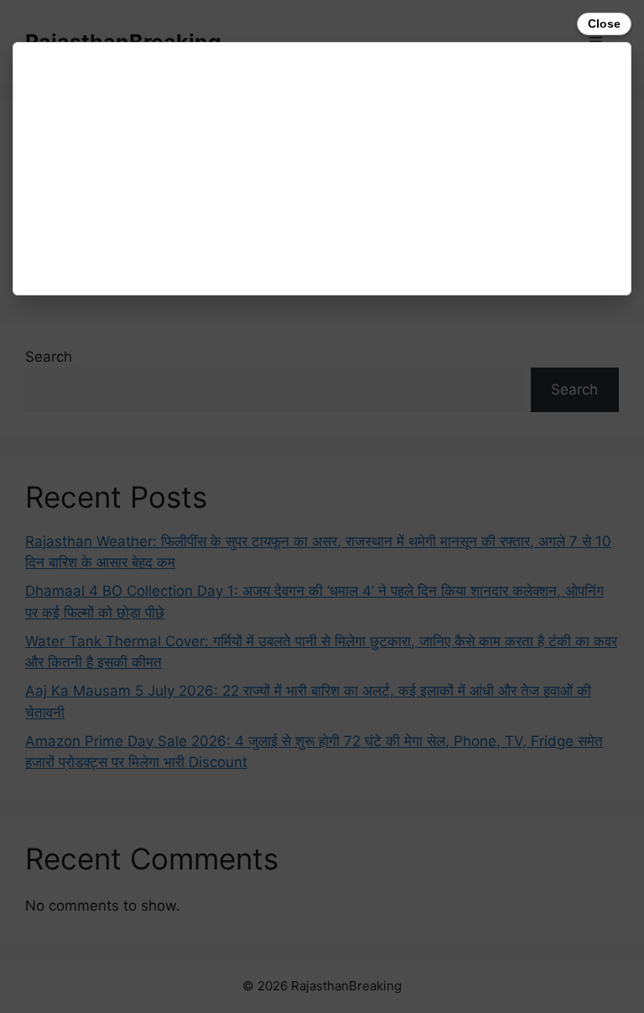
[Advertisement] (322, 168)
